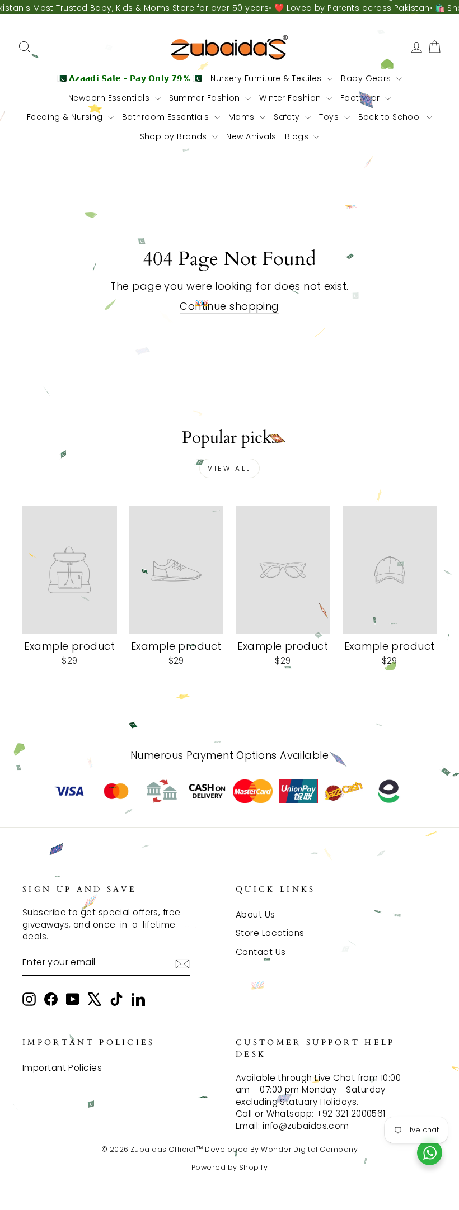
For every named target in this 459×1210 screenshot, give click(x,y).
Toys (330, 116)
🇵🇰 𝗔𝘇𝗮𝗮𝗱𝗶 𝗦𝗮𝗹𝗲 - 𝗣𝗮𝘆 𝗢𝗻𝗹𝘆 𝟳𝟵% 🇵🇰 (130, 78)
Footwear (361, 97)
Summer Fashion (206, 97)
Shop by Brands (175, 136)
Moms (242, 116)
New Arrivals (251, 136)
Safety (288, 116)
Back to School (391, 116)
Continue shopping (229, 306)
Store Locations (270, 933)
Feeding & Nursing (66, 116)
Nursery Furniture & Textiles (267, 78)
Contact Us (261, 952)
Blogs (298, 136)
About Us (255, 914)
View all (229, 468)
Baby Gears (367, 78)
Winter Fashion (291, 97)
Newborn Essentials (110, 97)
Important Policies (62, 1068)
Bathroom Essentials (167, 116)
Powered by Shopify (229, 1167)
